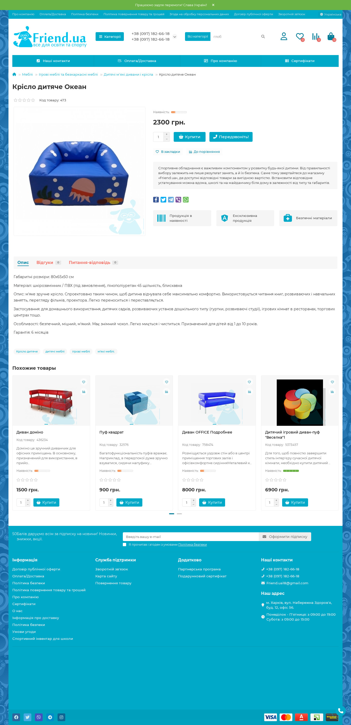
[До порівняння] (83, 391)
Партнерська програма (199, 569)
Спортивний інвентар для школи (42, 638)
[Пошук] (263, 36)
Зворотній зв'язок (291, 14)
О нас (17, 611)
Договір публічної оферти (253, 14)
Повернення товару (113, 583)
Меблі (27, 74)
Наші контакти (56, 61)
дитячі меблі (54, 351)
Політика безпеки (84, 14)
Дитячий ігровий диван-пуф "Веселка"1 (292, 435)
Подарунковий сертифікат (202, 576)
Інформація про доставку (35, 618)
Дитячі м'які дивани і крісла (128, 74)
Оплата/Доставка (53, 14)
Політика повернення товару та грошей (134, 14)
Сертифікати (303, 61)
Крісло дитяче (27, 351)
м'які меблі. (106, 351)
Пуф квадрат (111, 432)
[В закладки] (83, 381)
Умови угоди (24, 632)
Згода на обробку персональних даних (199, 14)
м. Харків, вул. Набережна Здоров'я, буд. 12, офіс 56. (299, 604)
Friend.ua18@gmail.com (287, 583)
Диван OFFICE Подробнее (207, 432)
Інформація (25, 560)
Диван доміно (29, 432)
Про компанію (23, 14)
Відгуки (47, 262)
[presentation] (12, 442)
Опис (23, 262)
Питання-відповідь (92, 262)
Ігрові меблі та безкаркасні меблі (68, 74)
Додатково (189, 560)
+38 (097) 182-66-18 (151, 33)
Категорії (112, 36)
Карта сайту (106, 576)
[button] (171, 513)
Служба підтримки (115, 560)
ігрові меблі (81, 351)
